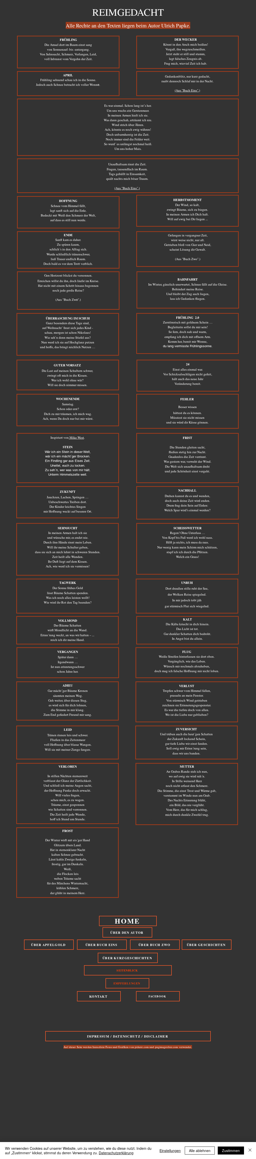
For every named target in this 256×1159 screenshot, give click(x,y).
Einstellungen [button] (170, 1150)
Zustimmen (231, 1150)
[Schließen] (250, 1150)
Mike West (76, 437)
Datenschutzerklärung (116, 1152)
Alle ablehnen (199, 1150)
